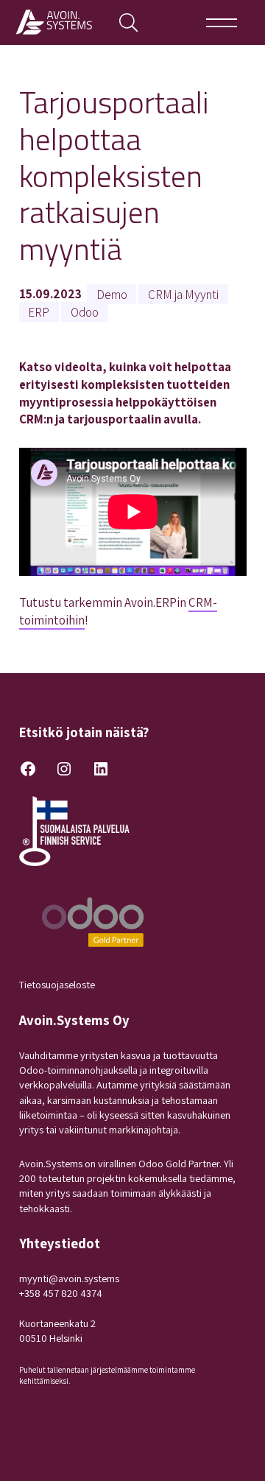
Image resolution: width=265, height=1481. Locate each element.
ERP (38, 311)
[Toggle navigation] (222, 22)
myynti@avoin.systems (69, 1278)
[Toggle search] (128, 22)
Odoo (85, 311)
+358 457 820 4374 (60, 1293)
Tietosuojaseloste (57, 984)
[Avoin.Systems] (57, 22)
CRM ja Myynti (183, 294)
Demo (111, 294)
